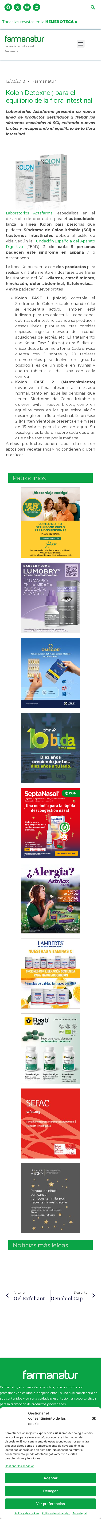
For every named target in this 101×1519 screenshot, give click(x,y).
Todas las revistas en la (40, 21)
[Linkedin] (36, 7)
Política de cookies (27, 1513)
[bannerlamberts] (50, 522)
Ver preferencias (50, 1504)
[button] (94, 1418)
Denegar (50, 1491)
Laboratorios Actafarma (29, 213)
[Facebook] (8, 7)
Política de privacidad (56, 1513)
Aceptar (51, 1478)
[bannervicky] (50, 1198)
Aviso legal (80, 1513)
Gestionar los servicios (19, 1466)
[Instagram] (27, 7)
